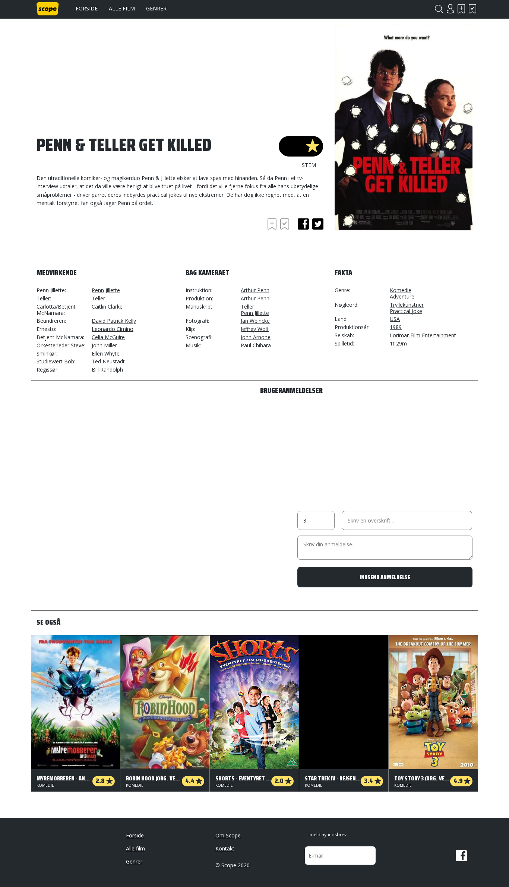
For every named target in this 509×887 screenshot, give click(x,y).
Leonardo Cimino (112, 328)
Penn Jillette (106, 290)
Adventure (402, 296)
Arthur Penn (255, 290)
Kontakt (224, 848)
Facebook (461, 855)
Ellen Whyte (106, 353)
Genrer (156, 8)
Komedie (400, 290)
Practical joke (406, 311)
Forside (87, 8)
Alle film (122, 8)
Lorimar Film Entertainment (423, 335)
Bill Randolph (107, 369)
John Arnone (256, 337)
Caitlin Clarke (107, 306)
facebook (303, 224)
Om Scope (228, 835)
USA (395, 318)
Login (450, 9)
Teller (98, 298)
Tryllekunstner (407, 304)
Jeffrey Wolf (255, 328)
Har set (472, 9)
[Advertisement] (96, 237)
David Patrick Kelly (114, 320)
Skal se (461, 9)
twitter (317, 224)
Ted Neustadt (108, 361)
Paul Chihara (256, 345)
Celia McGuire (108, 337)
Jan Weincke (255, 320)
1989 (396, 327)
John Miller (104, 345)
